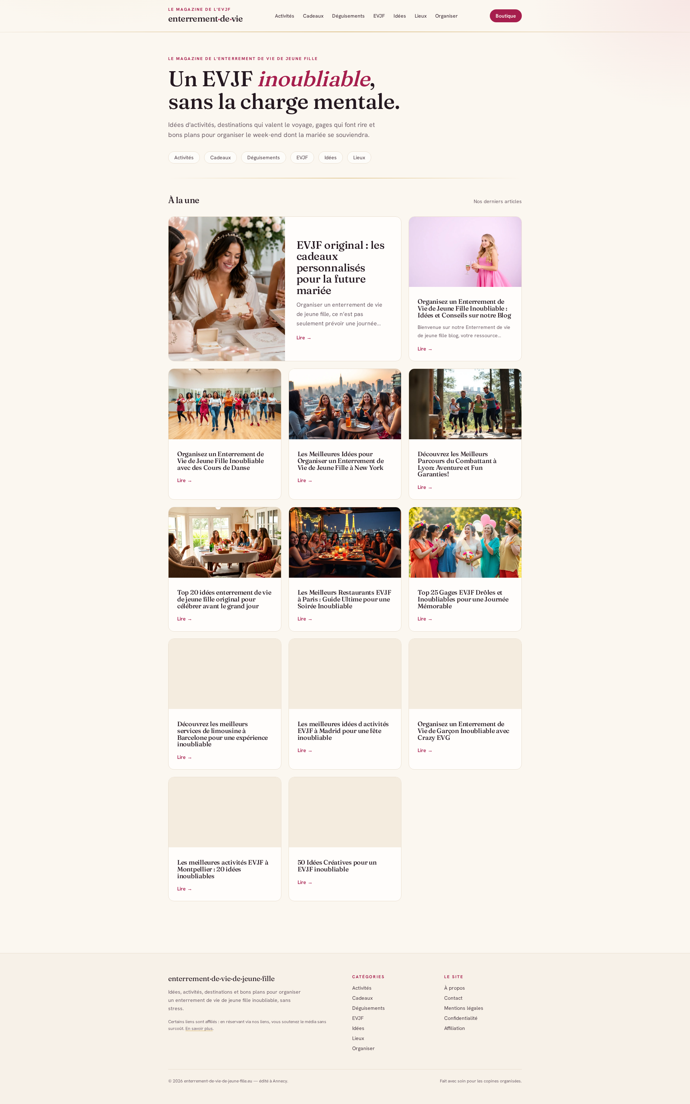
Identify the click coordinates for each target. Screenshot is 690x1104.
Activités (284, 16)
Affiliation (454, 1028)
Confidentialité (461, 1018)
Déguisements (348, 16)
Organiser (446, 16)
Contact (453, 998)
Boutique (506, 16)
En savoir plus (199, 1028)
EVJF (379, 16)
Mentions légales (463, 1008)
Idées (400, 16)
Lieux (421, 16)
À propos (454, 988)
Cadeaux (313, 16)
